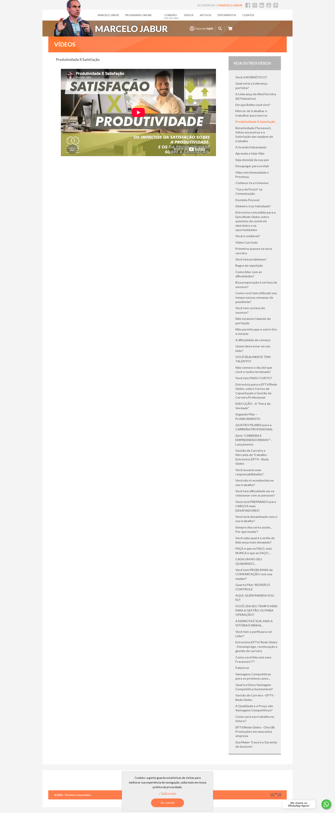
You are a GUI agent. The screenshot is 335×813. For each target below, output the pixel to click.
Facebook (247, 5)
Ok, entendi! (167, 802)
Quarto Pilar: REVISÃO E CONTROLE (252, 587)
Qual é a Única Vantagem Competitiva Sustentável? (254, 687)
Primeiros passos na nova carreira (253, 251)
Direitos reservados (78, 795)
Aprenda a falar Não (249, 153)
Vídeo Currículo (246, 242)
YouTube (268, 5)
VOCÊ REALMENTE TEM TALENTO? (252, 359)
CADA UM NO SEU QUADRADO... (248, 561)
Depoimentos (227, 15)
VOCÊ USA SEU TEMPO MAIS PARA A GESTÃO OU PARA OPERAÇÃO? (256, 610)
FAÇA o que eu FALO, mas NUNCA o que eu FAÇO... (253, 550)
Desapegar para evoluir (252, 166)
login (209, 28)
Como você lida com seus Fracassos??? (253, 659)
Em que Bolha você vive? (252, 104)
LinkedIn (261, 5)
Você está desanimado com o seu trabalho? (256, 519)
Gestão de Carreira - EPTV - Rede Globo (255, 697)
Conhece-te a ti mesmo (252, 183)
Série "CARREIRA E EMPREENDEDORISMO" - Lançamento (253, 440)
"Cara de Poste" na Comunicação (248, 191)
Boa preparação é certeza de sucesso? (256, 284)
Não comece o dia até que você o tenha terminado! (253, 370)
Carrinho (230, 28)
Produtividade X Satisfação (255, 121)
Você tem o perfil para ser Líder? (253, 634)
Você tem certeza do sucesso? (250, 310)
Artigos (205, 15)
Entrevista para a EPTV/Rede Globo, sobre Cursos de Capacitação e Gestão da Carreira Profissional (256, 390)
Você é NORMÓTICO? (251, 77)
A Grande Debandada (250, 147)
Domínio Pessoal (247, 200)
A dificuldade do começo (252, 340)
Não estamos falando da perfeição (253, 321)
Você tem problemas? (251, 259)
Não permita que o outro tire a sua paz (256, 331)
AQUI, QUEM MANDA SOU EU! (254, 597)
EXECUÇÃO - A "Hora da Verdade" (252, 406)
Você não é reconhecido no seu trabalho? (254, 482)
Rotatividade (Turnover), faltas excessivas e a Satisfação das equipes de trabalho (254, 134)
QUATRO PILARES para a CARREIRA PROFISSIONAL (254, 427)
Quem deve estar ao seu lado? (252, 348)
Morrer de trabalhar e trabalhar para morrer (251, 113)
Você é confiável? (247, 236)
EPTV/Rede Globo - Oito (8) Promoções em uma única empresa (255, 731)
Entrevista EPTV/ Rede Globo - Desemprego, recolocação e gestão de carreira (256, 646)
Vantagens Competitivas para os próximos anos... (253, 676)
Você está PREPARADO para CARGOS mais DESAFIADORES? (255, 506)
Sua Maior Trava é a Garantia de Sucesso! (256, 744)
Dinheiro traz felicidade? (253, 206)
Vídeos (188, 15)
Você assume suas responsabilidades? (249, 472)
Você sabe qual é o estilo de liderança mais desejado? (255, 540)
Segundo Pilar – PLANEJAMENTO (247, 416)
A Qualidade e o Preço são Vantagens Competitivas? (254, 708)
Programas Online (138, 15)
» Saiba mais (167, 793)
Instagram (254, 5)
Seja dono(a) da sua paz (252, 160)
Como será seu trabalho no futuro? (254, 719)
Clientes (248, 15)
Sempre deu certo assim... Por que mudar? (253, 529)
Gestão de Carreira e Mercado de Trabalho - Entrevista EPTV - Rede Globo (252, 457)
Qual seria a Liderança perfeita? (251, 85)
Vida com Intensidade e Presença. (252, 174)
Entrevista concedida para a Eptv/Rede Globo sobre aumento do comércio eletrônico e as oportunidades (255, 221)
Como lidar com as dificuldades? (248, 274)
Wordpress (275, 5)
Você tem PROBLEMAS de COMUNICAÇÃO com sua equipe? (254, 574)
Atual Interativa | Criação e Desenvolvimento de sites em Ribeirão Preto (275, 795)
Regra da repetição (249, 265)
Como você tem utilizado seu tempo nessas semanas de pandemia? (256, 297)
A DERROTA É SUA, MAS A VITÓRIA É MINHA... (254, 623)
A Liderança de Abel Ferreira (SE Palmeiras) (255, 96)
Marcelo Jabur (108, 15)
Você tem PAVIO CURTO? (253, 378)
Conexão (171, 16)
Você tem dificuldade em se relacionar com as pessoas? (255, 493)
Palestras (242, 667)
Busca (220, 28)
